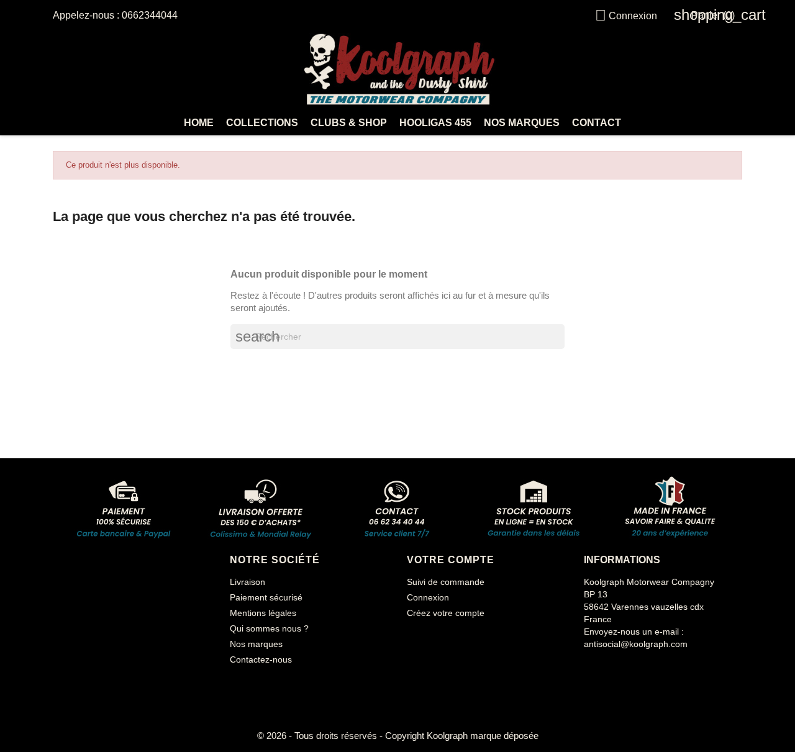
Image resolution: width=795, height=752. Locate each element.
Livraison (247, 582)
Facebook (595, 669)
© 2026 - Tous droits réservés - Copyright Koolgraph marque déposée (397, 735)
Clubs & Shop (349, 122)
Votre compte (450, 560)
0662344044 (150, 15)
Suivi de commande (445, 582)
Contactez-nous (261, 659)
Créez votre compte (445, 613)
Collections (262, 122)
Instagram (624, 669)
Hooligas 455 (435, 122)
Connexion (428, 597)
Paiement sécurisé (266, 597)
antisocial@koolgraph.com (636, 644)
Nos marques (522, 122)
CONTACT (596, 122)
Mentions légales (263, 613)
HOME (199, 122)
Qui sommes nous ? (269, 628)
